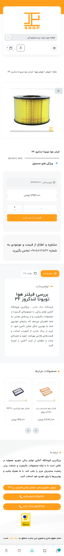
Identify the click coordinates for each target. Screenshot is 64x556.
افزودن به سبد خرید (32, 217)
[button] (58, 91)
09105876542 (39, 250)
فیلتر (48, 71)
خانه (55, 71)
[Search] (8, 37)
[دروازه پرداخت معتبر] (25, 525)
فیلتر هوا (39, 71)
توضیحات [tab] (47, 273)
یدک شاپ (13, 538)
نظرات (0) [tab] (27, 273)
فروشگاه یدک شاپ (42, 307)
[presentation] (36, 430)
